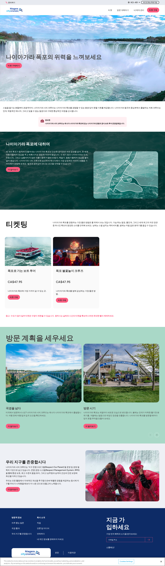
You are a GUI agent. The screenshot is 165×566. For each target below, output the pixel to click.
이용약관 (72, 552)
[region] (82, 561)
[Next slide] (156, 435)
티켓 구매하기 (14, 65)
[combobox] (134, 2)
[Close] (161, 561)
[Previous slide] (150, 435)
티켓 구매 (153, 10)
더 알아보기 (13, 169)
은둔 (57, 552)
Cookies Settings (126, 561)
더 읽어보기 (13, 489)
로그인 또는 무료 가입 (150, 2)
